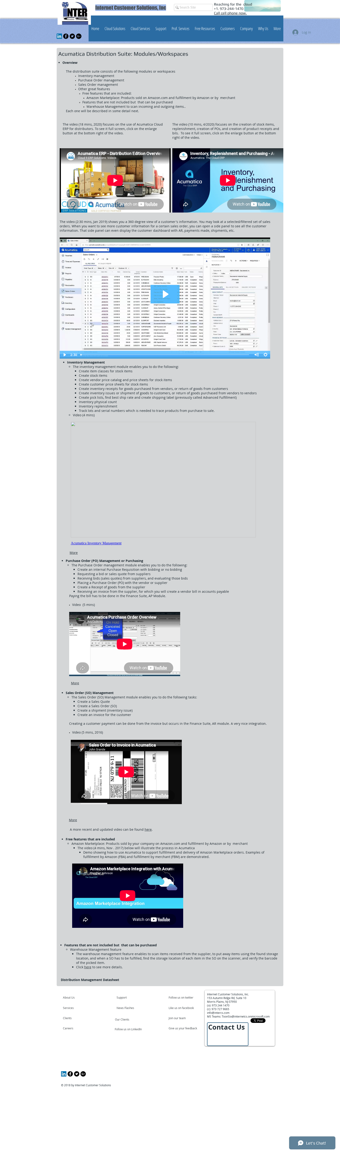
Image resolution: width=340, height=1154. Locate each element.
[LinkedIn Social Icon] (59, 36)
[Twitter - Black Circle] (72, 36)
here (148, 829)
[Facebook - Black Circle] (65, 36)
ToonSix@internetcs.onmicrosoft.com (246, 1016)
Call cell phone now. (230, 13)
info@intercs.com (218, 1013)
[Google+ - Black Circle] (78, 36)
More (74, 552)
